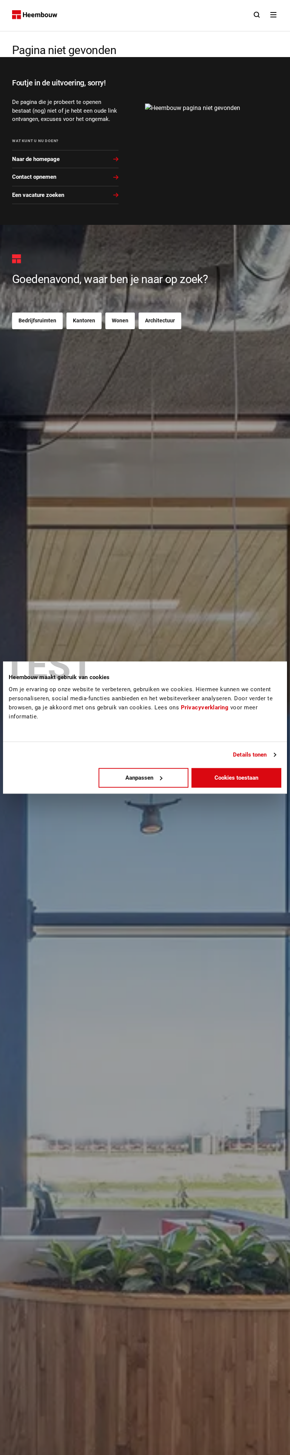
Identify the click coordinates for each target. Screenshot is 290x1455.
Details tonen (250, 754)
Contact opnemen (34, 176)
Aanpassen (139, 777)
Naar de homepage (36, 159)
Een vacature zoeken (38, 195)
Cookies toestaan (236, 777)
